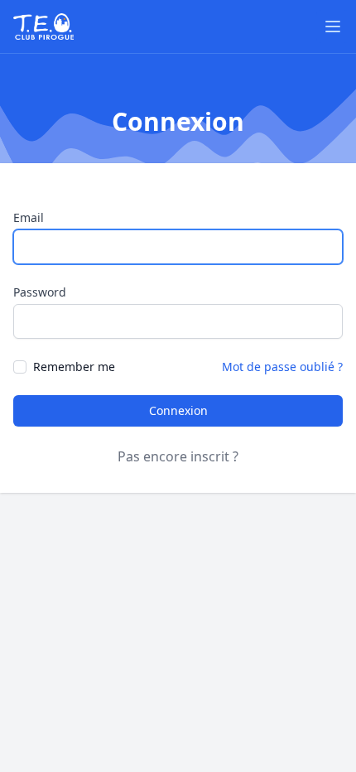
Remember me (74, 366)
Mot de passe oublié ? (282, 366)
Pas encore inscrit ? (178, 456)
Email (28, 217)
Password (39, 292)
